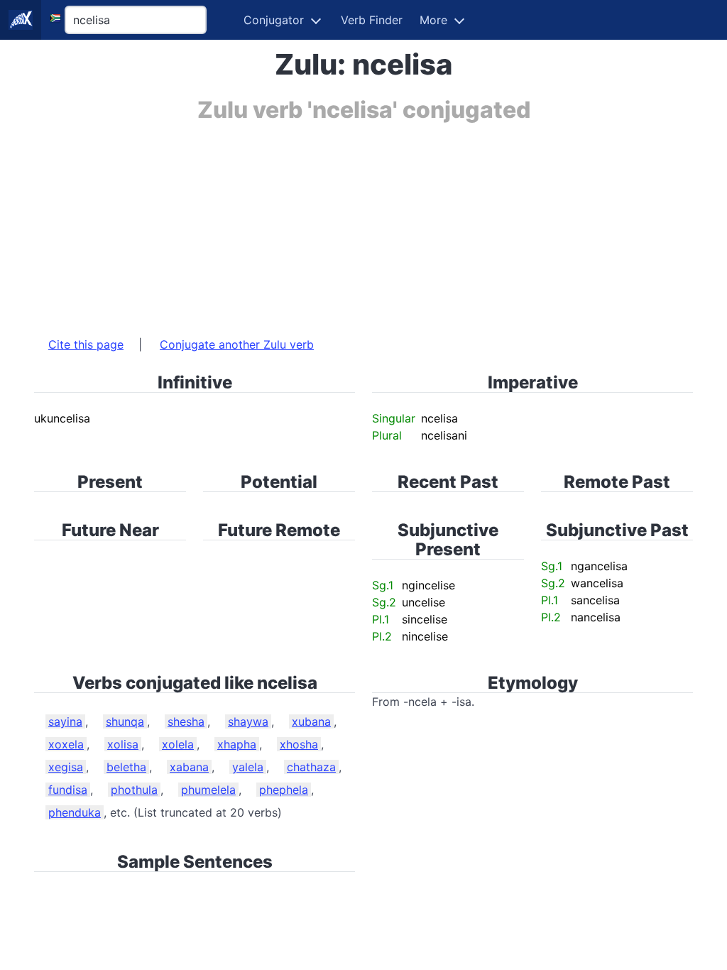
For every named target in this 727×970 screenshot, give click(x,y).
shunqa (125, 721)
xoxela (66, 744)
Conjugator (274, 20)
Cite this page (86, 344)
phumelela (208, 790)
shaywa (248, 721)
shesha (186, 721)
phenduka (74, 812)
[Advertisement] (363, 222)
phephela (283, 790)
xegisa (65, 767)
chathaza (311, 767)
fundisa (67, 790)
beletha (126, 767)
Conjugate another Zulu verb (237, 344)
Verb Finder (372, 20)
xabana (189, 767)
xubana (311, 721)
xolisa (122, 744)
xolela (178, 744)
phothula (134, 790)
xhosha (299, 744)
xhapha (236, 744)
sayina (65, 721)
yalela (247, 767)
